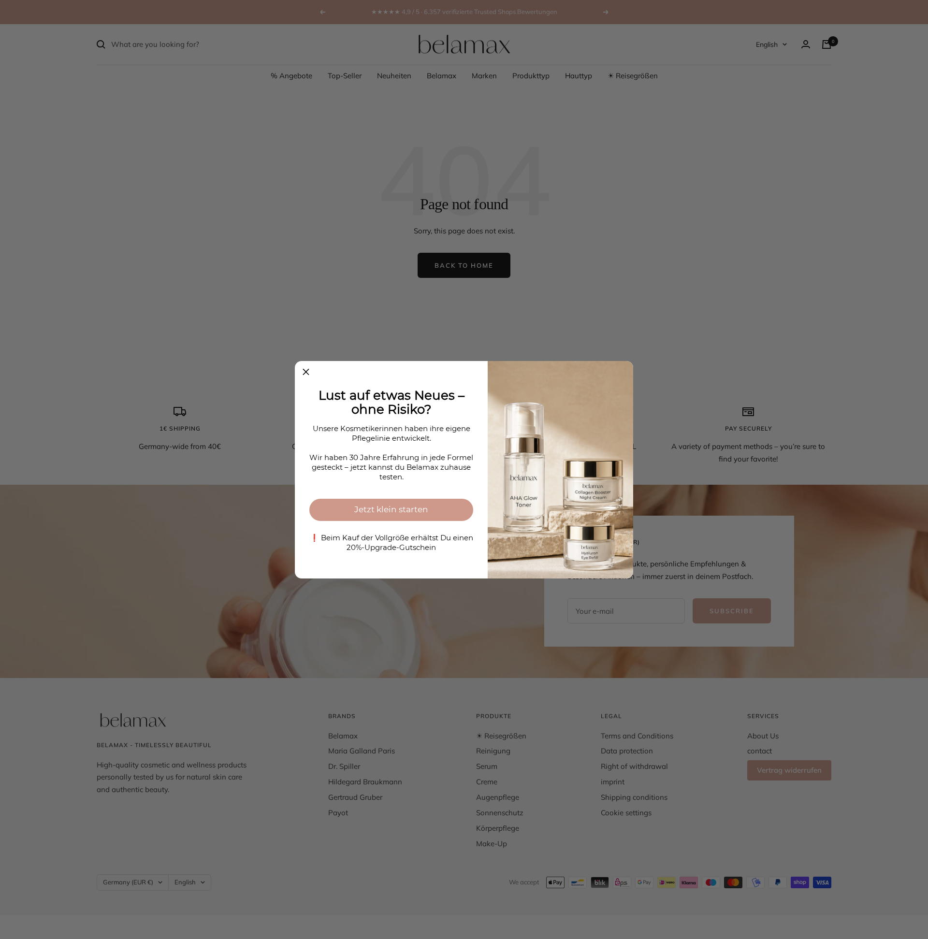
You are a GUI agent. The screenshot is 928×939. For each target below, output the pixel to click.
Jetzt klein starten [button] (391, 509)
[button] (306, 372)
